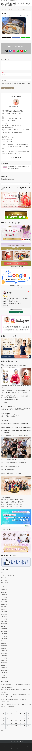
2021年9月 (4, 623)
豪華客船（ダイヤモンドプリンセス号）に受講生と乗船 (16, 427)
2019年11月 (4, 675)
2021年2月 (4, 638)
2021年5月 (4, 631)
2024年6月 (4, 602)
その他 (3, 572)
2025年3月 (4, 599)
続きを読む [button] (5, 305)
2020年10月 (4, 648)
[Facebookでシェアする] (16, 37)
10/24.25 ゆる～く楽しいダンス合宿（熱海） (13, 501)
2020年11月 (4, 645)
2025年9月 (4, 597)
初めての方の (5, 415)
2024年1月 (4, 611)
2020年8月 (4, 653)
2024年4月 (4, 606)
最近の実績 (5, 420)
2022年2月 (4, 621)
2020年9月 (4, 650)
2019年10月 (4, 677)
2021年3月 (4, 636)
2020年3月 (4, 665)
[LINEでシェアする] (25, 37)
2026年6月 (4, 589)
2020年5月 (4, 660)
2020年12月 (4, 643)
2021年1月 (4, 641)
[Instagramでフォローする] (14, 51)
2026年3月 (4, 594)
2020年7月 (4, 655)
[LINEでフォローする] (18, 51)
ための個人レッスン (14, 415)
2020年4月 (4, 662)
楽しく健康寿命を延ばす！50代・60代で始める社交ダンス (15, 4)
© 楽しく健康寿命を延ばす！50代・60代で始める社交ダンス (16, 746)
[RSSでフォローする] (25, 51)
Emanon (19, 748)
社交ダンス (4, 577)
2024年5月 (4, 604)
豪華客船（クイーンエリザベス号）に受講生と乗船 (15, 423)
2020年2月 (4, 667)
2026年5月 (4, 592)
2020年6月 (4, 658)
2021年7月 (4, 626)
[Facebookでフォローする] (10, 51)
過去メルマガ (4, 582)
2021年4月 (4, 633)
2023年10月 (4, 614)
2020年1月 (4, 670)
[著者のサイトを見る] (11, 157)
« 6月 (2, 730)
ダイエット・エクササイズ (7, 575)
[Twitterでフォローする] (6, 51)
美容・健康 (4, 580)
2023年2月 (4, 619)
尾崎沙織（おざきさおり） (24, 15)
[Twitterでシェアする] (6, 37)
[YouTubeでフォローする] (21, 51)
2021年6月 (4, 628)
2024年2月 (4, 609)
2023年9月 (4, 616)
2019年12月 (4, 672)
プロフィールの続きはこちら (10, 399)
